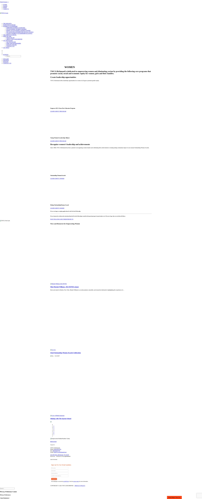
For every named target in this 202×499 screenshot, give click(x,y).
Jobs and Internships (13, 43)
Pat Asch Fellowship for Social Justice (19, 32)
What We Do (10, 37)
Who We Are (7, 36)
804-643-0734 (56, 450)
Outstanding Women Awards (16, 29)
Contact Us (6, 9)
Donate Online (11, 45)
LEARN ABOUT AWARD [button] (57, 178)
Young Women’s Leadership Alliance (19, 33)
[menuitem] (102, 4)
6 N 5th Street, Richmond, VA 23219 (59, 455)
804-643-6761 (57, 449)
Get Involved (8, 40)
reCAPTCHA (66, 481)
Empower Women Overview (15, 27)
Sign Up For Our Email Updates (61, 465)
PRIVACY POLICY (80, 485)
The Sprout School (9, 35)
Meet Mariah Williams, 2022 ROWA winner (64, 287)
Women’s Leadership (10, 26)
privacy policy (76, 481)
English (5, 4)
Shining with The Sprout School (60, 418)
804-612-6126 (53, 441)
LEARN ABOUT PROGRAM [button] (58, 111)
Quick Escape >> (4, 2)
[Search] (7, 488)
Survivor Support (9, 25)
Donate (5, 7)
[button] (5, 54)
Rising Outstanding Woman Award (18, 30)
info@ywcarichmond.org (60, 452)
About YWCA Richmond (14, 39)
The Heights (7, 23)
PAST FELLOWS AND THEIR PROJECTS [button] (61, 219)
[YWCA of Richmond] (101, 16)
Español (5, 6)
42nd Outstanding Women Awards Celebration (65, 353)
